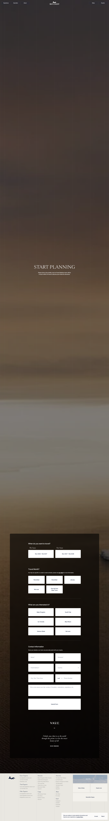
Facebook (58, 804)
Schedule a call (23, 781)
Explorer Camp (41, 797)
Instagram (58, 801)
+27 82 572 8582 (24, 779)
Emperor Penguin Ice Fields (62, 781)
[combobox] (68, 668)
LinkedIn (58, 802)
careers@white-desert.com (26, 795)
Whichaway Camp (42, 794)
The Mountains (59, 783)
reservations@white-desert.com (27, 786)
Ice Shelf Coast (59, 779)
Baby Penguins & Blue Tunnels (45, 778)
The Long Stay (41, 783)
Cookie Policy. (79, 817)
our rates (61, 572)
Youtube (58, 806)
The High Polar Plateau (61, 778)
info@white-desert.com (25, 797)
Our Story (58, 794)
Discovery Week (41, 787)
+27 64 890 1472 (24, 788)
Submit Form (54, 704)
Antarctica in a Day (42, 785)
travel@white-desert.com (26, 778)
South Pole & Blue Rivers (43, 781)
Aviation (57, 787)
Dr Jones (58, 795)
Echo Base (40, 795)
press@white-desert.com (26, 793)
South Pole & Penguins (43, 779)
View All (39, 788)
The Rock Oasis (59, 785)
